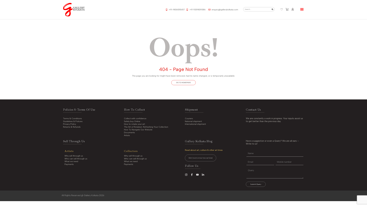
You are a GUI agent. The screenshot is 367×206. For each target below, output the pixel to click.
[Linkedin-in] (203, 174)
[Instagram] (186, 174)
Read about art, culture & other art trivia (203, 150)
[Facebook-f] (192, 174)
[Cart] (287, 9)
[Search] (272, 9)
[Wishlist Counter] (282, 9)
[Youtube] (197, 174)
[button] (183, 82)
